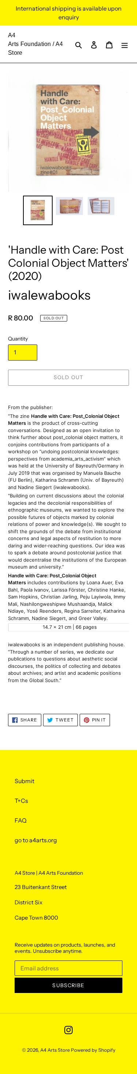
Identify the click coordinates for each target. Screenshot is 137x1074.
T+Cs (21, 800)
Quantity (18, 338)
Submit (24, 781)
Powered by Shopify (93, 1050)
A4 (12, 35)
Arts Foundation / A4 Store (35, 48)
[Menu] (124, 44)
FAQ (21, 820)
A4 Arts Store (55, 1050)
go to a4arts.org (36, 840)
